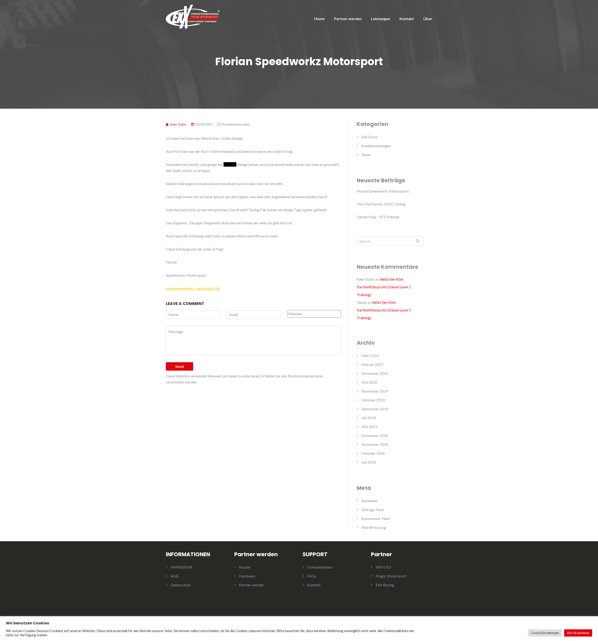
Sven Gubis (365, 279)
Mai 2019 (369, 426)
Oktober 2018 (373, 453)
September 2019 (374, 409)
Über (427, 18)
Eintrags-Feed (372, 509)
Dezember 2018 (374, 435)
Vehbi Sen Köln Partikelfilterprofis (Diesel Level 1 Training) (384, 287)
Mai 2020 (369, 382)
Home (319, 18)
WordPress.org (373, 527)
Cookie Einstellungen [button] (545, 633)
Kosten (244, 567)
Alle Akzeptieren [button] (578, 633)
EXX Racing (385, 585)
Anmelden (369, 500)
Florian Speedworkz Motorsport (383, 191)
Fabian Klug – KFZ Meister (378, 217)
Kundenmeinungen (236, 124)
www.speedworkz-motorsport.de (193, 288)
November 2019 (374, 391)
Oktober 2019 (373, 400)
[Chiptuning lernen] (193, 16)
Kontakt (406, 18)
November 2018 (374, 444)
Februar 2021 (372, 364)
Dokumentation (319, 567)
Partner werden (348, 18)
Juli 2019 (368, 417)
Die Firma (369, 137)
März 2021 (370, 355)
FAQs (311, 576)
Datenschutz (181, 585)
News (366, 154)
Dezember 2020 (374, 373)
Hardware (247, 576)
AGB (174, 576)
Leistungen (380, 18)
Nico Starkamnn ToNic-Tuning (381, 204)
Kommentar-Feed (375, 518)
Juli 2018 (368, 462)
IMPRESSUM (181, 567)
